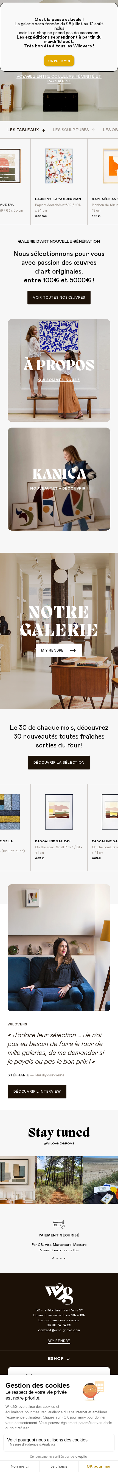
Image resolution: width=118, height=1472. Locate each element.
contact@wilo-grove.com (59, 1330)
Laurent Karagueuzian (58, 199)
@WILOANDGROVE (59, 1143)
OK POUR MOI (59, 61)
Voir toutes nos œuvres (59, 297)
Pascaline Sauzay (53, 841)
